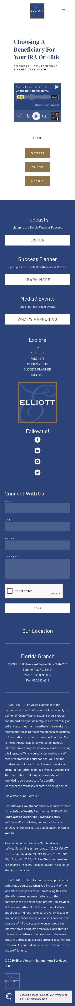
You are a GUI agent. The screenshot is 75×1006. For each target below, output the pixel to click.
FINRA (55, 811)
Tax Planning (37, 69)
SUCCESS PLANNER (37, 369)
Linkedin (37, 180)
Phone (10, 538)
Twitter (37, 167)
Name (9, 501)
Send (37, 608)
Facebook (37, 153)
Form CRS (34, 796)
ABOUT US (37, 353)
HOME (37, 347)
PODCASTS (37, 358)
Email (9, 519)
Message (12, 557)
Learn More (38, 279)
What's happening (38, 319)
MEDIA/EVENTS (37, 364)
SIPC (64, 811)
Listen (37, 240)
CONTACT (37, 374)
